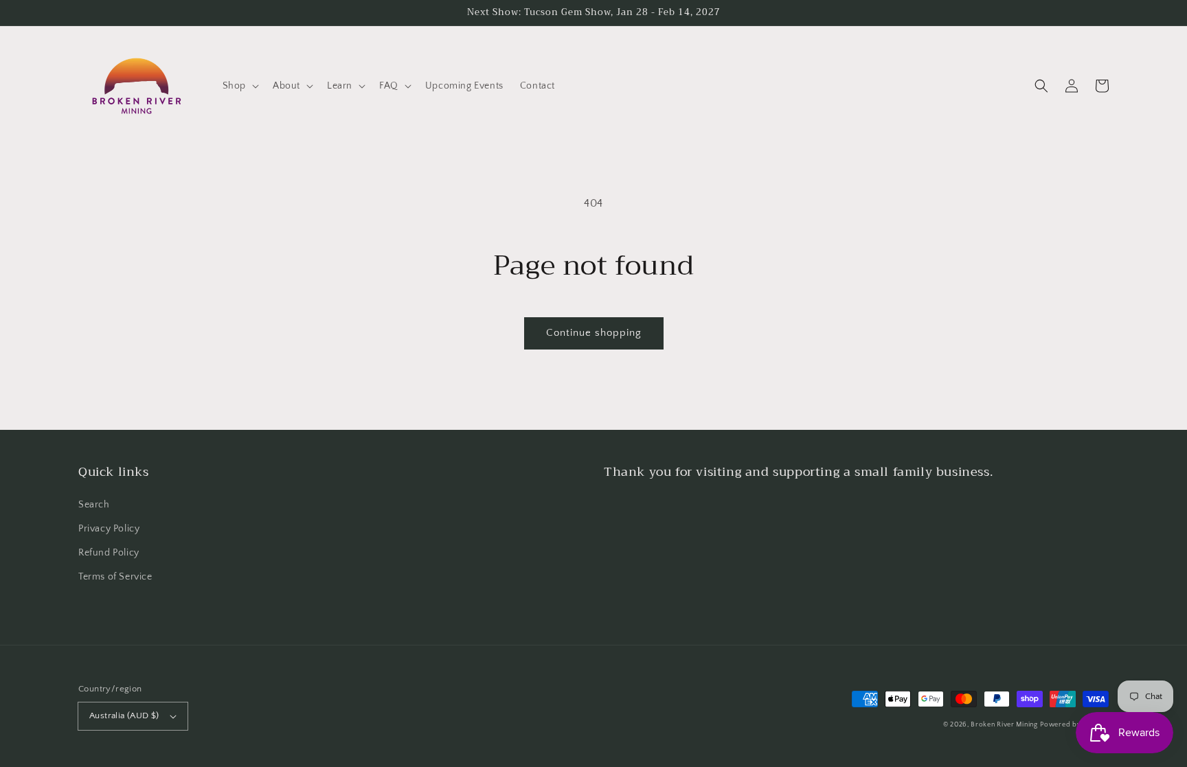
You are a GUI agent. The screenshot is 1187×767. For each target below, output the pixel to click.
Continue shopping (594, 333)
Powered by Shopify (1074, 725)
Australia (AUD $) (124, 715)
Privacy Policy (108, 528)
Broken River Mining (1004, 725)
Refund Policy (108, 552)
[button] (239, 85)
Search (94, 504)
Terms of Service (115, 576)
